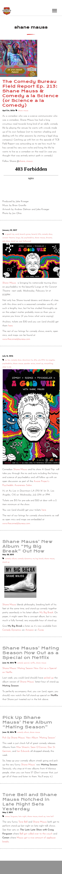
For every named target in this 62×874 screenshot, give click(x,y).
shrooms (49, 238)
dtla (35, 360)
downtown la (27, 360)
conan (7, 816)
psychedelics (29, 238)
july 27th (41, 360)
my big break (38, 559)
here (10, 326)
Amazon (29, 630)
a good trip (9, 234)
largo (18, 238)
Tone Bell (23, 822)
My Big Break (46, 612)
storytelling (48, 363)
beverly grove (25, 234)
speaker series (29, 363)
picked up (49, 678)
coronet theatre (8, 238)
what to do (6, 367)
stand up (14, 241)
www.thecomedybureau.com (16, 339)
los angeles (50, 360)
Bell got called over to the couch (36, 834)
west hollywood (25, 241)
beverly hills (36, 234)
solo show (6, 241)
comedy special (23, 663)
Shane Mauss (9, 283)
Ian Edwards (23, 751)
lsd (22, 238)
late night (22, 816)
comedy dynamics (25, 559)
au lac (7, 360)
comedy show (47, 234)
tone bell (50, 816)
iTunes (41, 630)
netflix (32, 663)
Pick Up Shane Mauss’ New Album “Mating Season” (29, 738)
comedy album (11, 559)
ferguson (14, 816)
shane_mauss (26, 161)
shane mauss (23, 111)
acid (17, 234)
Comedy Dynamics (11, 630)
